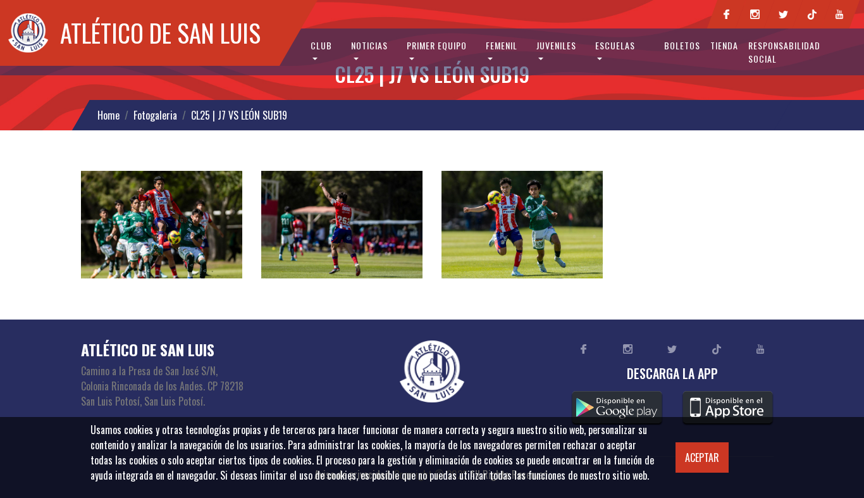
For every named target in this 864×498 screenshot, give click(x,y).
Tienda (724, 45)
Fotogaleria (155, 115)
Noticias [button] (369, 45)
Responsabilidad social (784, 52)
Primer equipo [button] (437, 45)
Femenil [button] (501, 45)
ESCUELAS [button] (615, 45)
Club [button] (321, 45)
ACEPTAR (702, 457)
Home (108, 115)
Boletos (682, 45)
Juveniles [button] (556, 45)
